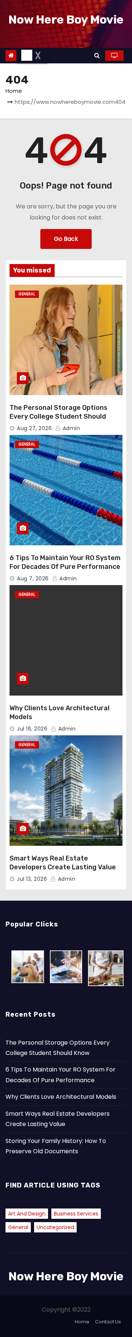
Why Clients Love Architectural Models (61, 1097)
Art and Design (26, 1213)
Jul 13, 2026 (32, 879)
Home (14, 91)
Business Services (76, 1213)
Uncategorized (55, 1227)
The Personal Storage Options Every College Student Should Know (58, 416)
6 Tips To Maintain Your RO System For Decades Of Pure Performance (65, 562)
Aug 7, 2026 (33, 578)
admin (70, 428)
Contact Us (108, 1321)
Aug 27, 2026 (34, 428)
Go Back (66, 239)
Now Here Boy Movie (66, 20)
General (27, 294)
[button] (97, 55)
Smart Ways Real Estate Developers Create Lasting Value (63, 862)
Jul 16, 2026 (32, 728)
